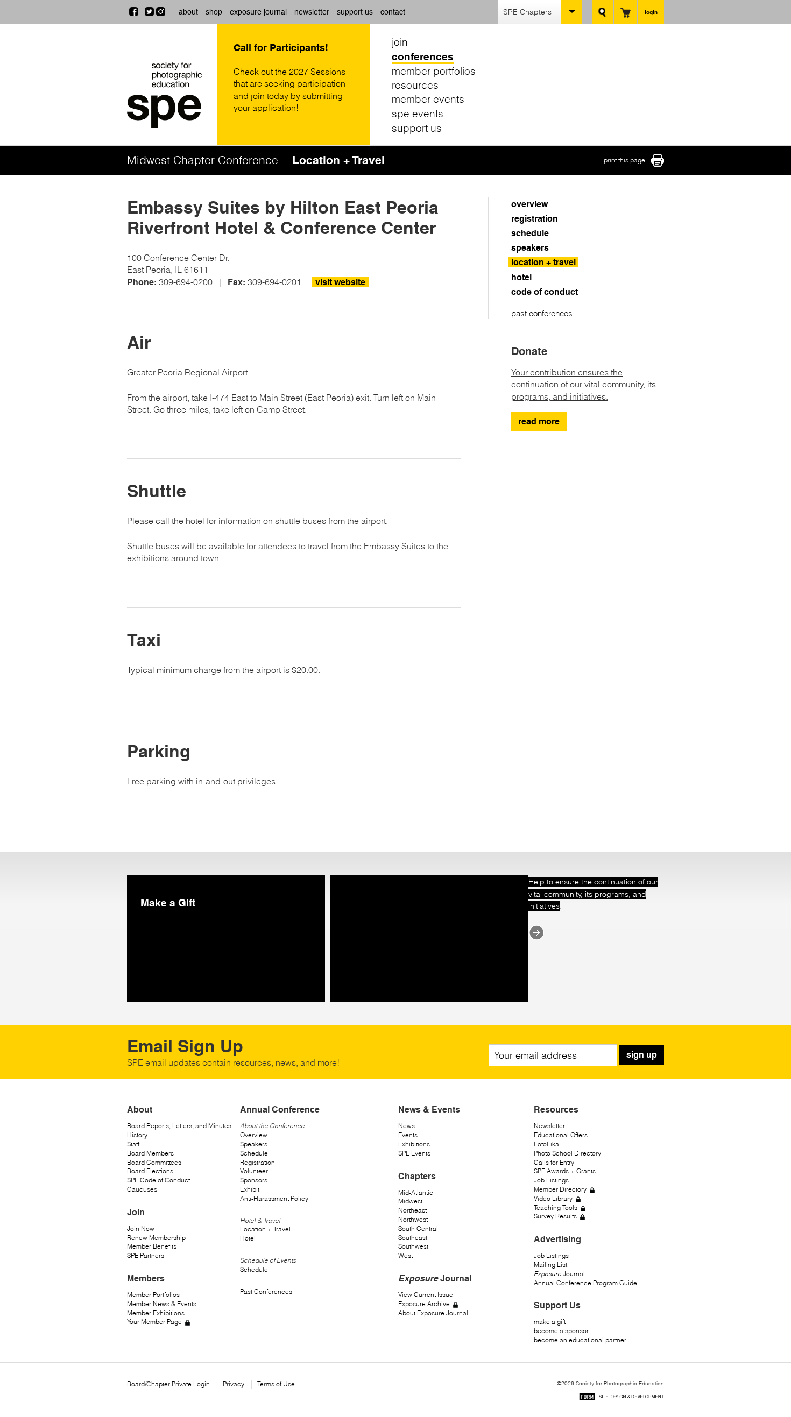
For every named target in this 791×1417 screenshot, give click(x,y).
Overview (253, 1135)
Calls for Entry (554, 1162)
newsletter (311, 12)
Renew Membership (156, 1238)
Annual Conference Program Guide (585, 1283)
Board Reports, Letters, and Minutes (179, 1126)
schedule (530, 233)
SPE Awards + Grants (565, 1171)
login (651, 12)
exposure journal (258, 12)
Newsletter (549, 1126)
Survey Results (555, 1216)
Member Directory (560, 1189)
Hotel (248, 1238)
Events (408, 1135)
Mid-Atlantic (415, 1192)
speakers (530, 248)
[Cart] (625, 12)
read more (539, 421)
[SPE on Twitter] (149, 13)
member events (428, 99)
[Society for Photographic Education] (169, 95)
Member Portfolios (153, 1295)
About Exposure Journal (433, 1313)
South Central (418, 1228)
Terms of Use (276, 1384)
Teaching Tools (555, 1207)
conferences (423, 56)
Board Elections (150, 1171)
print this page (624, 160)
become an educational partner (580, 1340)
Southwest (413, 1246)
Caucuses (142, 1189)
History (137, 1135)
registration (534, 219)
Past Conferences (266, 1291)
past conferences (542, 313)
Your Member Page (154, 1321)
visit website (340, 282)
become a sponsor (561, 1331)
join (400, 42)
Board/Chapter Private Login (168, 1384)
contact (392, 12)
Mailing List (550, 1264)
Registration (257, 1162)
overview (529, 204)
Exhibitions (414, 1144)
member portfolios (434, 70)
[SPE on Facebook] (133, 13)
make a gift (550, 1321)
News (406, 1126)
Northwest (413, 1219)
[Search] (602, 12)
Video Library (553, 1198)
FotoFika (546, 1144)
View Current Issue (425, 1295)
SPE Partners (145, 1255)
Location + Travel (265, 1229)
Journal (559, 1274)
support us (355, 12)
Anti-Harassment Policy (274, 1198)
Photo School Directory (567, 1153)
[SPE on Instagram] (160, 13)
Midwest (410, 1201)
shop (214, 12)
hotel (521, 277)
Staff (133, 1144)
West (405, 1255)
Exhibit (249, 1189)
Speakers (253, 1144)
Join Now (140, 1228)
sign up (641, 1055)
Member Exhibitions (156, 1313)
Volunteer (254, 1171)
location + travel (543, 262)
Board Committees (154, 1162)
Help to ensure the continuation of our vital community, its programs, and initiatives (593, 894)
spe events (417, 113)
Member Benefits (151, 1246)
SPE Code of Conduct (158, 1180)
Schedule (254, 1153)
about (188, 12)
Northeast (412, 1210)
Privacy (233, 1384)
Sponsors (253, 1180)
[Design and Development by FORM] (621, 1398)
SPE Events (414, 1153)
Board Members (150, 1153)
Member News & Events (161, 1304)
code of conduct (544, 292)
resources (415, 85)
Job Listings (551, 1180)
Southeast (412, 1238)
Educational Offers (561, 1135)
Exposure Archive (424, 1304)
